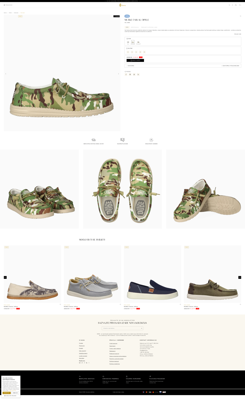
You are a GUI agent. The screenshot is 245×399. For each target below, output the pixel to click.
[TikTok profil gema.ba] (84, 362)
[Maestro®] (146, 392)
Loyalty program (83, 356)
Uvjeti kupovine (113, 343)
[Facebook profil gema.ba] (82, 362)
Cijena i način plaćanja (115, 348)
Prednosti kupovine (114, 353)
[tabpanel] (183, 32)
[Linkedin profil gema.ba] (86, 362)
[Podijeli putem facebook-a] (126, 74)
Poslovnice (82, 345)
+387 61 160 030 (144, 352)
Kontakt (81, 348)
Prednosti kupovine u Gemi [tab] (149, 27)
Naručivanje (112, 346)
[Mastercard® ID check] (155, 392)
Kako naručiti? (82, 350)
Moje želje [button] (81, 358)
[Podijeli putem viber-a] (130, 74)
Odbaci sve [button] (15, 392)
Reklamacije (112, 351)
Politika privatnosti (114, 361)
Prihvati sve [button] (6, 392)
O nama (81, 343)
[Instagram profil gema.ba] (79, 362)
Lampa (122, 392)
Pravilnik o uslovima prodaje (116, 358)
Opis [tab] (127, 27)
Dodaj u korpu (136, 60)
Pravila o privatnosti (12, 390)
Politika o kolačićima (114, 363)
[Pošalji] (141, 328)
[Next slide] (118, 73)
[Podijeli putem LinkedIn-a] (138, 74)
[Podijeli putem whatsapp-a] (134, 74)
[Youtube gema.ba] (89, 362)
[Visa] (150, 392)
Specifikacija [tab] (135, 27)
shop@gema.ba (143, 350)
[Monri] (164, 392)
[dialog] (10, 387)
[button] (105, 1)
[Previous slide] (5, 73)
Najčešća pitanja (83, 353)
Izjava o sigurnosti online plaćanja (117, 356)
